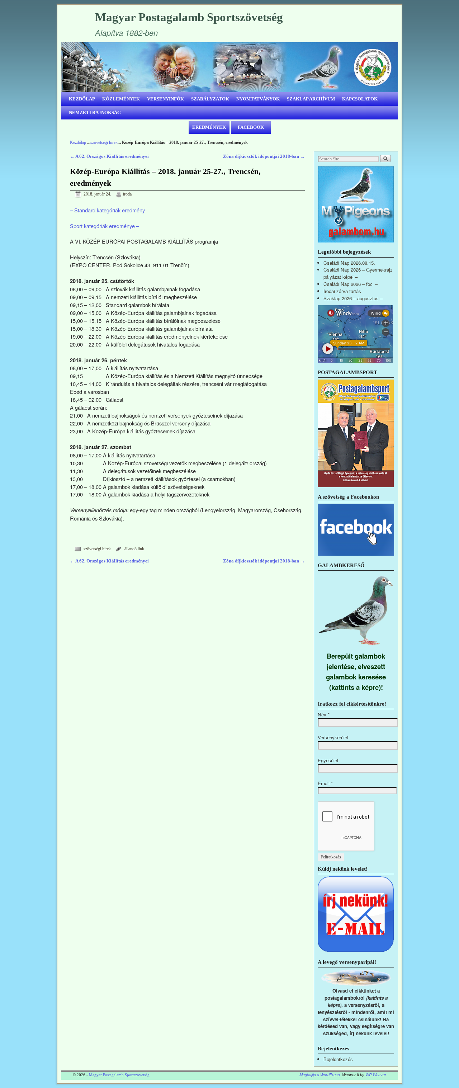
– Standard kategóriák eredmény (107, 210)
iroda (127, 194)
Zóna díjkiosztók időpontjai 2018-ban (264, 156)
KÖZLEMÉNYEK (121, 99)
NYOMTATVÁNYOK (258, 99)
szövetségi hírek (104, 142)
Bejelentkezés (338, 1059)
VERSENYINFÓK (165, 99)
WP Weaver (375, 1074)
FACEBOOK (251, 127)
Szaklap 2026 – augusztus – (353, 298)
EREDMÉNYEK (209, 127)
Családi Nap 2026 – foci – (350, 284)
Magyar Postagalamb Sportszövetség (189, 17)
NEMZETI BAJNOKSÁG (95, 112)
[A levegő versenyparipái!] (356, 983)
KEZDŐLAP (82, 99)
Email (325, 783)
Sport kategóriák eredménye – (104, 226)
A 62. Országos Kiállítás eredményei (109, 156)
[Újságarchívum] (356, 485)
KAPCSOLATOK (360, 99)
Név (324, 714)
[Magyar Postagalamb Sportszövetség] (229, 67)
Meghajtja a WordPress (319, 1074)
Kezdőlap (78, 142)
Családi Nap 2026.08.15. (349, 262)
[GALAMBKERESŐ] (356, 647)
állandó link (134, 549)
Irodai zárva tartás (342, 291)
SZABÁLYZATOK (210, 99)
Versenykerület (333, 737)
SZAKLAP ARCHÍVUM (311, 99)
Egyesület (328, 760)
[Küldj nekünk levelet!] (356, 950)
